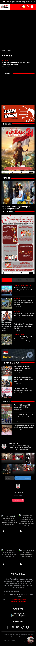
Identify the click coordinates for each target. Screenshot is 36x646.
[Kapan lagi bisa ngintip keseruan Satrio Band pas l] (29, 458)
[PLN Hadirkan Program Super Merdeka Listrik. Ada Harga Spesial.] (7, 326)
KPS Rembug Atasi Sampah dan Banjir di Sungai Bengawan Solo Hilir (24, 303)
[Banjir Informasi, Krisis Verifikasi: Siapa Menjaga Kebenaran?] (7, 371)
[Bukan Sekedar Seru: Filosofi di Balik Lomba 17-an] (18, 244)
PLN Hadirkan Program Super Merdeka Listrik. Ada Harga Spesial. (23, 326)
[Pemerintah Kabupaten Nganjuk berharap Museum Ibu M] (7, 458)
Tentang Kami (14, 637)
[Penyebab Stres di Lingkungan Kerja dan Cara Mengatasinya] (7, 316)
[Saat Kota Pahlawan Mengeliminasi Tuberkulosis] (7, 392)
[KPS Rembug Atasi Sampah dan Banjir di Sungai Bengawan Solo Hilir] (7, 303)
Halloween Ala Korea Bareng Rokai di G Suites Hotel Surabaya (16, 63)
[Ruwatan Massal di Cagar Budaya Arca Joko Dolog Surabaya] (18, 192)
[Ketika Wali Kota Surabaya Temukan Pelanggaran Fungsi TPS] (7, 381)
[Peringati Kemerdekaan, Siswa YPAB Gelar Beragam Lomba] (7, 430)
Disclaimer (5, 634)
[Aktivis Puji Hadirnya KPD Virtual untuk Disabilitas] (7, 409)
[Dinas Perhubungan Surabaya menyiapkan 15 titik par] (29, 469)
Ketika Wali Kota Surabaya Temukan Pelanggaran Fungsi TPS (23, 379)
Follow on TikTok (18, 500)
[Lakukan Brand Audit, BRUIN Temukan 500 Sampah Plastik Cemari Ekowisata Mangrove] (7, 339)
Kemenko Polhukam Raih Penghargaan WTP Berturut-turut (23, 290)
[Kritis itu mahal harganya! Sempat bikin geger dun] (7, 469)
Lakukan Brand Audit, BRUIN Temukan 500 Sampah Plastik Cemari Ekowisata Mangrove (23, 339)
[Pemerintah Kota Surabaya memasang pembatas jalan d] (18, 469)
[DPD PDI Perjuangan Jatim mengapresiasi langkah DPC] (18, 458)
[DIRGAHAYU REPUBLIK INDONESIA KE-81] (18, 150)
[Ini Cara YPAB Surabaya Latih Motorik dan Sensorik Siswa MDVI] (7, 419)
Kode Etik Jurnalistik (15, 634)
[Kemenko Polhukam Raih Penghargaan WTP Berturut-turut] (7, 290)
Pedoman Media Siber (27, 634)
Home (3, 50)
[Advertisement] (18, 29)
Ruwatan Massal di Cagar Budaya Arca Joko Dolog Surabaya (17, 208)
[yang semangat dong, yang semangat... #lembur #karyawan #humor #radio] (26, 553)
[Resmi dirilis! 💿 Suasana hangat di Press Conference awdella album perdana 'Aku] (9, 520)
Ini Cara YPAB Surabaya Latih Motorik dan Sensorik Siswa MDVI (23, 417)
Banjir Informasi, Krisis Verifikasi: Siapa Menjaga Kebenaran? (22, 369)
